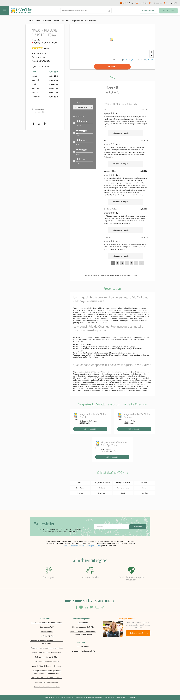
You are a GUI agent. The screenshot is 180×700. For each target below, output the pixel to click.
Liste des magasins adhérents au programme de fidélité (83, 633)
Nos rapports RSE (47, 627)
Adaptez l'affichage (127, 3)
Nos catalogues (47, 632)
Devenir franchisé (148, 11)
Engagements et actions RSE (83, 651)
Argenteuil (144, 483)
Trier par (80, 102)
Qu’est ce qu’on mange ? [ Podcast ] (46, 652)
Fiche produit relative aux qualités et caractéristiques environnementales (47, 672)
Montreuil (101, 488)
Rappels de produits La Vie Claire (47, 687)
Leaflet (110, 60)
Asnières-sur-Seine (123, 488)
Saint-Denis (80, 488)
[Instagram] (39, 123)
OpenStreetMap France (129, 60)
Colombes (145, 493)
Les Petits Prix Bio (47, 636)
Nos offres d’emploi (156, 3)
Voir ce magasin (90, 429)
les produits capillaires (82, 345)
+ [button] (151, 51)
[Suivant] (136, 263)
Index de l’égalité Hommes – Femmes (46, 666)
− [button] (151, 55)
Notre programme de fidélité (83, 627)
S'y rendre (112, 66)
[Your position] (112, 40)
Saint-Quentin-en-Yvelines (101, 483)
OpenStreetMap (149, 60)
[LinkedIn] (45, 123)
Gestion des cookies (51, 697)
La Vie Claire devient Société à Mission (46, 623)
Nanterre (144, 488)
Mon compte (83, 623)
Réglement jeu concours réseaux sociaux (47, 648)
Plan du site (108, 697)
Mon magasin (168, 11)
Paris (79, 483)
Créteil (123, 493)
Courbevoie (101, 493)
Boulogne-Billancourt (123, 483)
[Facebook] (34, 123)
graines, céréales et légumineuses (103, 380)
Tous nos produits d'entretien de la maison (89, 355)
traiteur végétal (86, 384)
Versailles (80, 493)
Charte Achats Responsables (46, 682)
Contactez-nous (120, 697)
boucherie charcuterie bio (106, 384)
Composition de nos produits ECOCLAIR (46, 678)
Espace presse (83, 646)
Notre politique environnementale (46, 661)
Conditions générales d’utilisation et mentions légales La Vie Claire (81, 697)
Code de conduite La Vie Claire (47, 657)
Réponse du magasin (121, 133)
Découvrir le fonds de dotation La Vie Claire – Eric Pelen (46, 642)
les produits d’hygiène (81, 347)
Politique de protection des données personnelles (82, 546)
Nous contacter (142, 3)
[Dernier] (141, 263)
